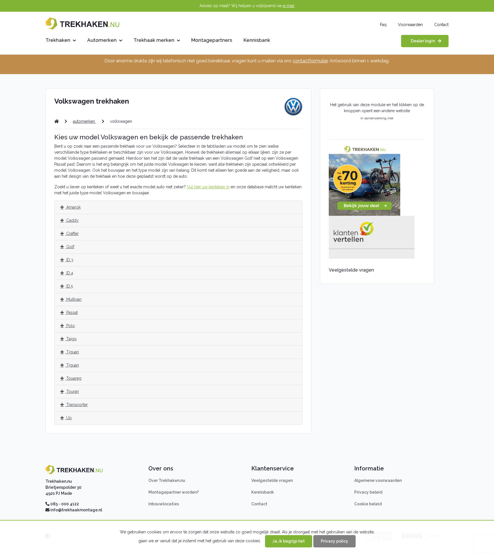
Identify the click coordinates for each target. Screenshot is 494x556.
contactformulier (310, 61)
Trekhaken (58, 40)
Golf (69, 246)
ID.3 (69, 260)
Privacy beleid (368, 492)
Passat (71, 312)
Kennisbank (257, 40)
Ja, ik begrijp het (288, 541)
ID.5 (69, 286)
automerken (84, 121)
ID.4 (69, 273)
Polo (70, 325)
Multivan (73, 299)
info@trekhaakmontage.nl (76, 510)
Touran (72, 391)
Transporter (76, 404)
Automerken (102, 40)
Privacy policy (334, 541)
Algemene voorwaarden (378, 480)
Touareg (73, 378)
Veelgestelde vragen (272, 480)
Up (68, 417)
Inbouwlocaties (163, 504)
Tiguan (72, 352)
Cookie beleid (368, 504)
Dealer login (423, 41)
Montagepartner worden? (173, 492)
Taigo (71, 339)
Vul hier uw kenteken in (208, 187)
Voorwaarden (410, 24)
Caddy (72, 220)
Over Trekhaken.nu (166, 480)
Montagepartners (211, 40)
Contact (441, 24)
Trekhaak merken (155, 40)
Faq (383, 24)
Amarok (73, 207)
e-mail (288, 5)
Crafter (72, 233)
